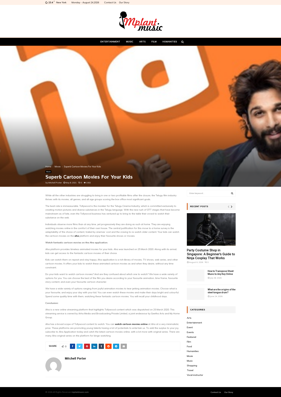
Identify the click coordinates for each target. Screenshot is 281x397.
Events (190, 332)
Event (190, 327)
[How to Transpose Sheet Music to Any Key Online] (195, 275)
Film (154, 41)
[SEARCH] (232, 193)
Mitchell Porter (55, 182)
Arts (142, 41)
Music (129, 41)
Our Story (124, 2)
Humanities (169, 41)
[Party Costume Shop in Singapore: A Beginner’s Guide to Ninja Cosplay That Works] (211, 229)
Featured (191, 337)
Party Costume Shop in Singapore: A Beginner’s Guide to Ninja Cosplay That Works (211, 254)
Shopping (192, 365)
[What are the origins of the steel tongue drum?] (195, 294)
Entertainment (110, 41)
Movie (48, 172)
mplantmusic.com (80, 392)
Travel (190, 370)
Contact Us (110, 2)
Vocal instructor (195, 375)
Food (189, 346)
